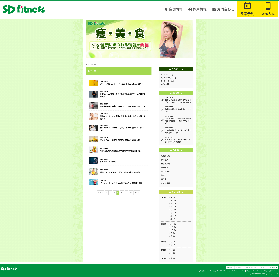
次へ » (136, 193)
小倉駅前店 (165, 183)
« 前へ (100, 193)
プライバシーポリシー (250, 267)
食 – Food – (165, 81)
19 (131, 193)
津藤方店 (164, 167)
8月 (170, 197)
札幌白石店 (165, 156)
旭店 (163, 175)
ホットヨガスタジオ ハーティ (236, 271)
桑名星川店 (165, 164)
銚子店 (163, 179)
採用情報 (197, 9)
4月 (170, 209)
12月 (171, 224)
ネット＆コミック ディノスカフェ (216, 271)
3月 (170, 213)
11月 (171, 227)
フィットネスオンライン (253, 271)
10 (122, 193)
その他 (163, 84)
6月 (170, 203)
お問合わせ (223, 9)
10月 (171, 230)
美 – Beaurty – (166, 78)
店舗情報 (173, 9)
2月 (170, 216)
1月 (170, 219)
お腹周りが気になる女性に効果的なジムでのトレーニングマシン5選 (178, 121)
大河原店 (164, 160)
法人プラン (263, 267)
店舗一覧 (272, 267)
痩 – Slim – (165, 75)
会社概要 (238, 267)
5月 (170, 206)
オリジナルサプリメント (269, 271)
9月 (170, 233)
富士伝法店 (165, 171)
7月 (170, 200)
